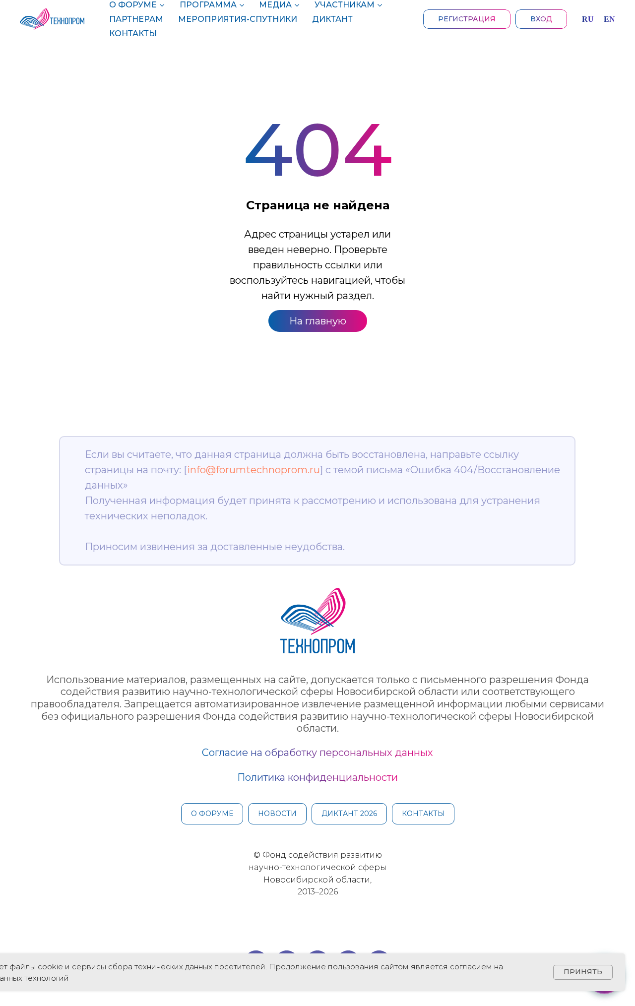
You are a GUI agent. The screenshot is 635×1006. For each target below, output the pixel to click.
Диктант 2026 (349, 813)
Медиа (275, 4)
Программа (208, 4)
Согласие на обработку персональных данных (317, 752)
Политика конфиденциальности (317, 777)
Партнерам (136, 19)
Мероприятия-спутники (237, 19)
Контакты (133, 33)
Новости (277, 813)
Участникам (345, 4)
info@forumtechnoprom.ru (253, 470)
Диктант (332, 19)
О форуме (133, 4)
